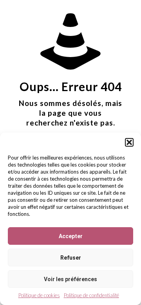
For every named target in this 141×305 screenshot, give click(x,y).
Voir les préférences (70, 279)
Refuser (70, 258)
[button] (129, 142)
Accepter (71, 236)
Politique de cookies (39, 295)
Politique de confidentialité (91, 295)
